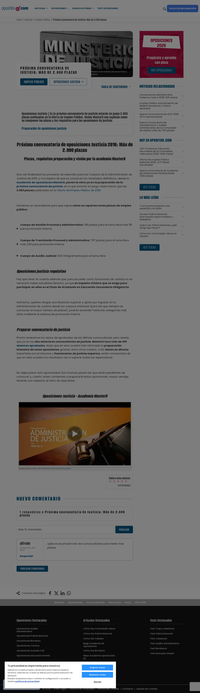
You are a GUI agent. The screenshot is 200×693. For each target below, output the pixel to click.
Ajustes (97, 681)
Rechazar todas (97, 674)
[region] (60, 674)
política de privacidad (27, 681)
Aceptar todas (97, 667)
